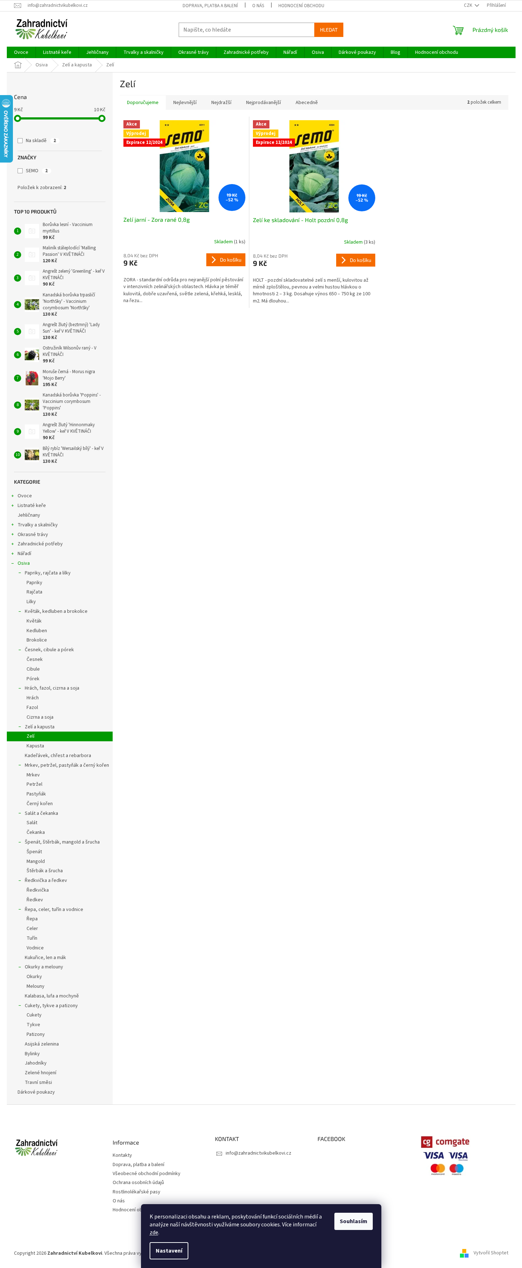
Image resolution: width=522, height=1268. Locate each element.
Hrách (33, 697)
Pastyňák (36, 794)
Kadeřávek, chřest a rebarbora (58, 755)
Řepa (32, 918)
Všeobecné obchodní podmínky (146, 1173)
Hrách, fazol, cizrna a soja (52, 688)
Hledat (329, 30)
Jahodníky (36, 1063)
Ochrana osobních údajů (138, 1182)
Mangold (36, 861)
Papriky (34, 582)
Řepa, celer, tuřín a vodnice (54, 909)
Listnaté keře (32, 505)
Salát (32, 822)
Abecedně (307, 102)
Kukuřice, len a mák (45, 957)
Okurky (34, 976)
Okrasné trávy (33, 534)
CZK (468, 5)
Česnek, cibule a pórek (49, 649)
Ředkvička (38, 890)
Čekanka (36, 832)
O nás (258, 6)
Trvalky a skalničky (38, 525)
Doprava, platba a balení (210, 6)
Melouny (35, 986)
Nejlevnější (185, 102)
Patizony (36, 1034)
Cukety (34, 1015)
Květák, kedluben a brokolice (56, 611)
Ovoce (25, 495)
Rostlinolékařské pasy (136, 1192)
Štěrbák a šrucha (45, 870)
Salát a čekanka (41, 813)
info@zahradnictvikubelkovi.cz (258, 1153)
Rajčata (34, 592)
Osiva (24, 563)
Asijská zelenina (42, 1044)
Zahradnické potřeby (40, 544)
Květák (34, 621)
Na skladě (41, 140)
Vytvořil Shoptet (491, 1253)
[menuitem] (21, 52)
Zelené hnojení (40, 1072)
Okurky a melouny (44, 967)
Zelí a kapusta (40, 727)
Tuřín (32, 938)
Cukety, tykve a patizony (51, 1005)
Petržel (34, 784)
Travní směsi (38, 1082)
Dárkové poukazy (36, 1092)
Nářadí (24, 553)
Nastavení (169, 1251)
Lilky (31, 601)
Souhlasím (353, 1221)
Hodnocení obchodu (301, 6)
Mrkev (33, 775)
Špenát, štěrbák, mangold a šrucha (62, 842)
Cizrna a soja (40, 717)
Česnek (35, 659)
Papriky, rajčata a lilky (48, 573)
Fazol (32, 707)
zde (154, 1232)
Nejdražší (221, 102)
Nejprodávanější (263, 102)
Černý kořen (40, 803)
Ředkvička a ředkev (46, 880)
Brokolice (37, 640)
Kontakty (122, 1155)
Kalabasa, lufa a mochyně (52, 996)
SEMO (37, 170)
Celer (32, 928)
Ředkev (35, 899)
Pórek (33, 678)
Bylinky (32, 1053)
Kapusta (35, 746)
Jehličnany (29, 515)
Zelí (30, 736)
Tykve (33, 1024)
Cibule (33, 669)
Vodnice (35, 948)
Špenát (34, 851)
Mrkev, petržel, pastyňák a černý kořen (67, 765)
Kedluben (37, 630)
